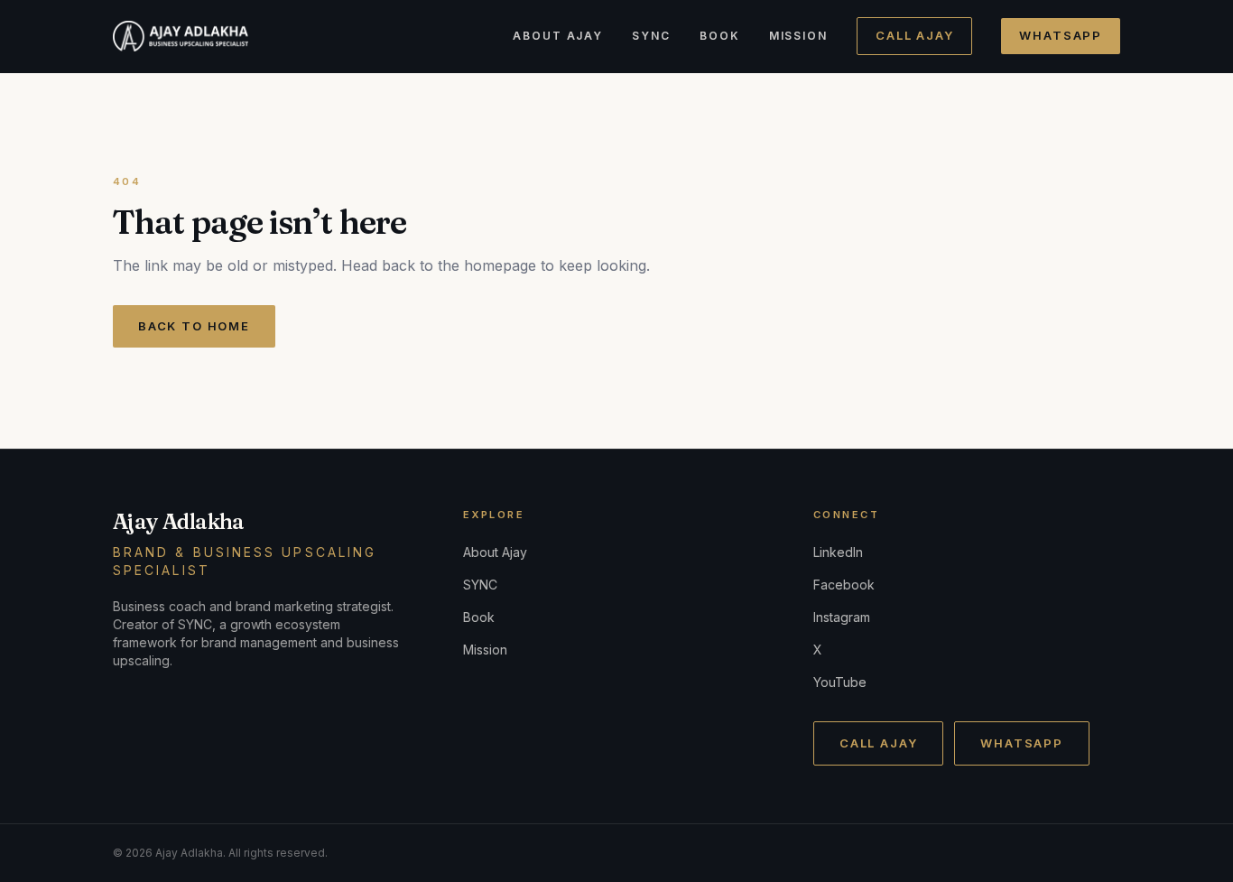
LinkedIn (838, 552)
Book (720, 35)
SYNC (651, 35)
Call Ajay (914, 35)
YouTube (840, 682)
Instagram (841, 617)
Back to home (194, 326)
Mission (798, 35)
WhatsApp (1060, 35)
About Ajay (558, 35)
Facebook (844, 584)
